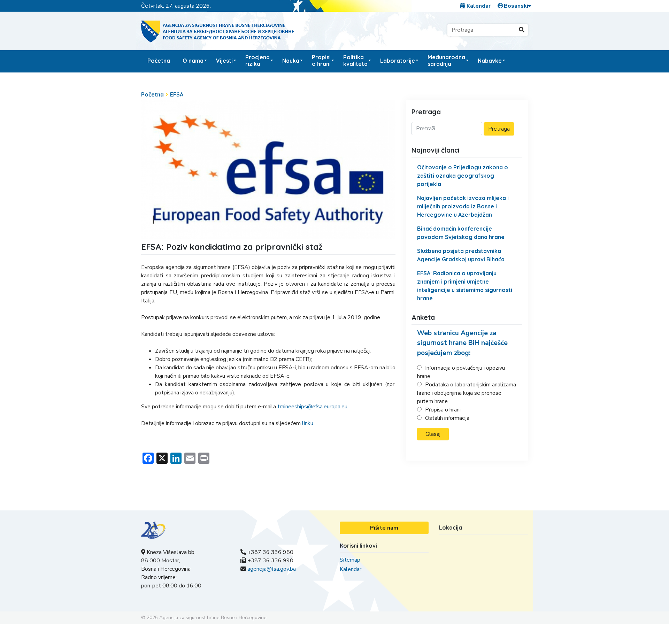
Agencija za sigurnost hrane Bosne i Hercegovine (213, 617)
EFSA (176, 94)
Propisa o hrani (443, 410)
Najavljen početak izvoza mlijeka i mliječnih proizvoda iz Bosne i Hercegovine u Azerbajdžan (463, 206)
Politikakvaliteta (355, 60)
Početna (158, 60)
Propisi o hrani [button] (321, 60)
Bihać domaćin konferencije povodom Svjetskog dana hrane (461, 232)
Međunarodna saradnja (446, 60)
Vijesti (224, 60)
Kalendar (478, 6)
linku (307, 423)
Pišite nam (384, 528)
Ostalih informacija (447, 418)
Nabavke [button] (490, 60)
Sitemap (350, 560)
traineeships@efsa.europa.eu (312, 406)
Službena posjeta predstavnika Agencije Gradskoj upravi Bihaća (461, 255)
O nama (193, 60)
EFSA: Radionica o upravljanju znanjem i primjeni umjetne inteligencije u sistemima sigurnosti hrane (464, 286)
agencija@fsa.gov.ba (271, 569)
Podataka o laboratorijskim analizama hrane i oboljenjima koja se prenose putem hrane (466, 393)
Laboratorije (397, 60)
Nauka (290, 60)
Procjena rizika (257, 60)
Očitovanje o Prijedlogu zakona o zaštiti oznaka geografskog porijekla (462, 175)
